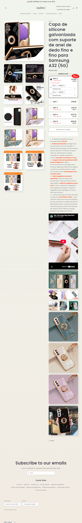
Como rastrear (44, 484)
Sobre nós (26, 484)
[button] (6, 8)
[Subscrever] (53, 473)
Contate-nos (35, 484)
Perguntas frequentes (57, 484)
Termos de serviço (41, 490)
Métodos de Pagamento (33, 487)
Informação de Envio (63, 487)
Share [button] (52, 441)
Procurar (19, 484)
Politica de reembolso (49, 487)
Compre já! (63, 134)
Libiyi (15, 509)
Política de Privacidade (18, 487)
